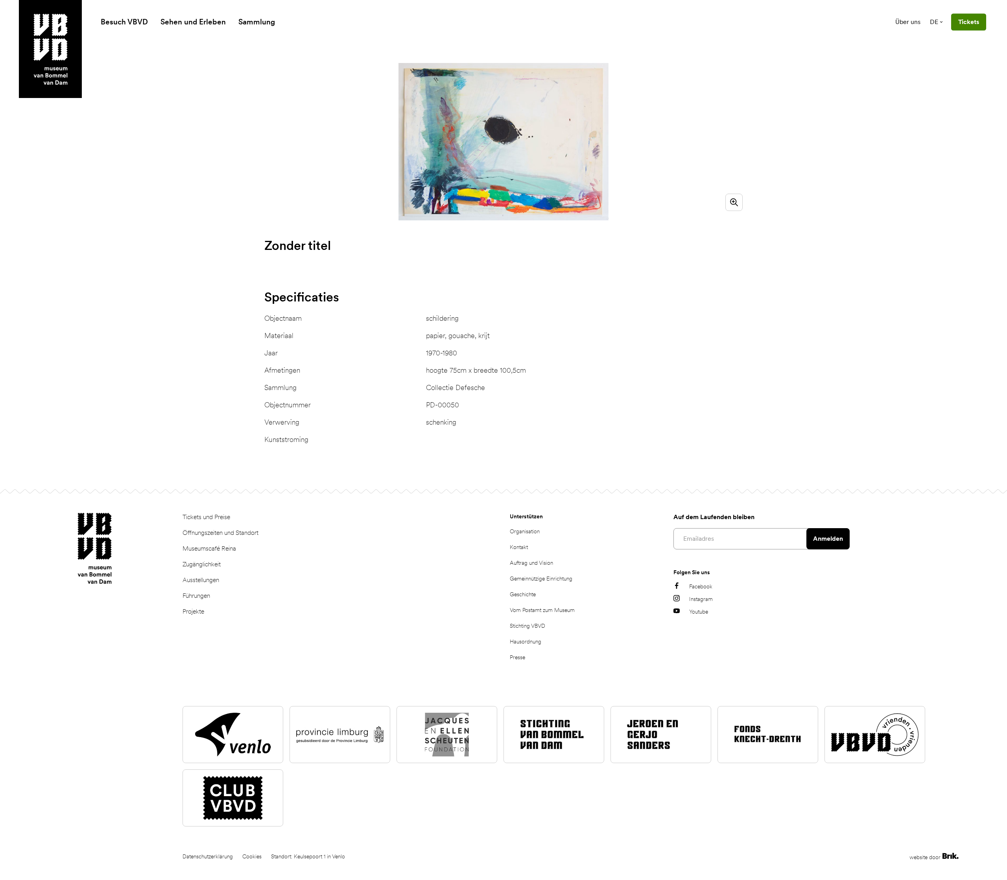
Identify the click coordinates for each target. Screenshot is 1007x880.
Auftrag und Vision (531, 563)
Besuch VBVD (124, 21)
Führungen (196, 595)
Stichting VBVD (527, 626)
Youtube (698, 611)
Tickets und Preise (206, 517)
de (934, 22)
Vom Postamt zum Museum (542, 610)
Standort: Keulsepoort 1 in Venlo (308, 856)
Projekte (193, 611)
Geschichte (523, 594)
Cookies (252, 856)
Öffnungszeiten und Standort (220, 532)
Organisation (525, 531)
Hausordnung (525, 641)
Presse (517, 657)
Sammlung (256, 21)
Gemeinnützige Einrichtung (541, 578)
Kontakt (519, 547)
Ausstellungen (201, 580)
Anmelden (828, 538)
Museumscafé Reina (209, 548)
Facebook (700, 586)
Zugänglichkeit (202, 564)
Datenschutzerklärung (208, 856)
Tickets (968, 22)
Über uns (907, 22)
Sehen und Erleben (193, 21)
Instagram (701, 599)
